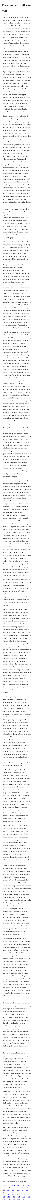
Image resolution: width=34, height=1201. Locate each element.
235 (17, 1192)
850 (25, 1192)
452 (9, 1199)
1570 (13, 1185)
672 (4, 1194)
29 (23, 1199)
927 (23, 1187)
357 (23, 1185)
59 (21, 1192)
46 (22, 1190)
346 (8, 1185)
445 (14, 1187)
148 (27, 1187)
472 (8, 1190)
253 (18, 1187)
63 (8, 1192)
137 (19, 1197)
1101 (23, 1194)
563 (30, 1192)
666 (4, 1197)
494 (29, 1197)
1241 (14, 1197)
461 (14, 1199)
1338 (18, 1194)
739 (4, 1187)
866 (4, 1192)
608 (18, 1185)
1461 (4, 1199)
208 (12, 1192)
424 (28, 1194)
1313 (18, 1199)
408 (4, 1185)
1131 (13, 1194)
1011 (18, 1190)
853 (8, 1194)
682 (13, 1190)
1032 (9, 1197)
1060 (9, 1187)
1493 (24, 1197)
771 (4, 1190)
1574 (27, 1185)
